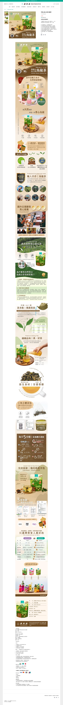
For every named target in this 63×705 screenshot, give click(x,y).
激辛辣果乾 (18, 6)
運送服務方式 (50, 695)
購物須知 (43, 6)
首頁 (9, 6)
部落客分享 (34, 6)
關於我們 (48, 6)
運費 (41, 17)
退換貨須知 (54, 695)
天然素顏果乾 (23, 6)
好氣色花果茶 (29, 6)
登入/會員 (52, 6)
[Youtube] (56, 697)
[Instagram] (58, 697)
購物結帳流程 (46, 695)
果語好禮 (13, 6)
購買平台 (39, 6)
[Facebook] (54, 697)
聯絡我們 (57, 695)
